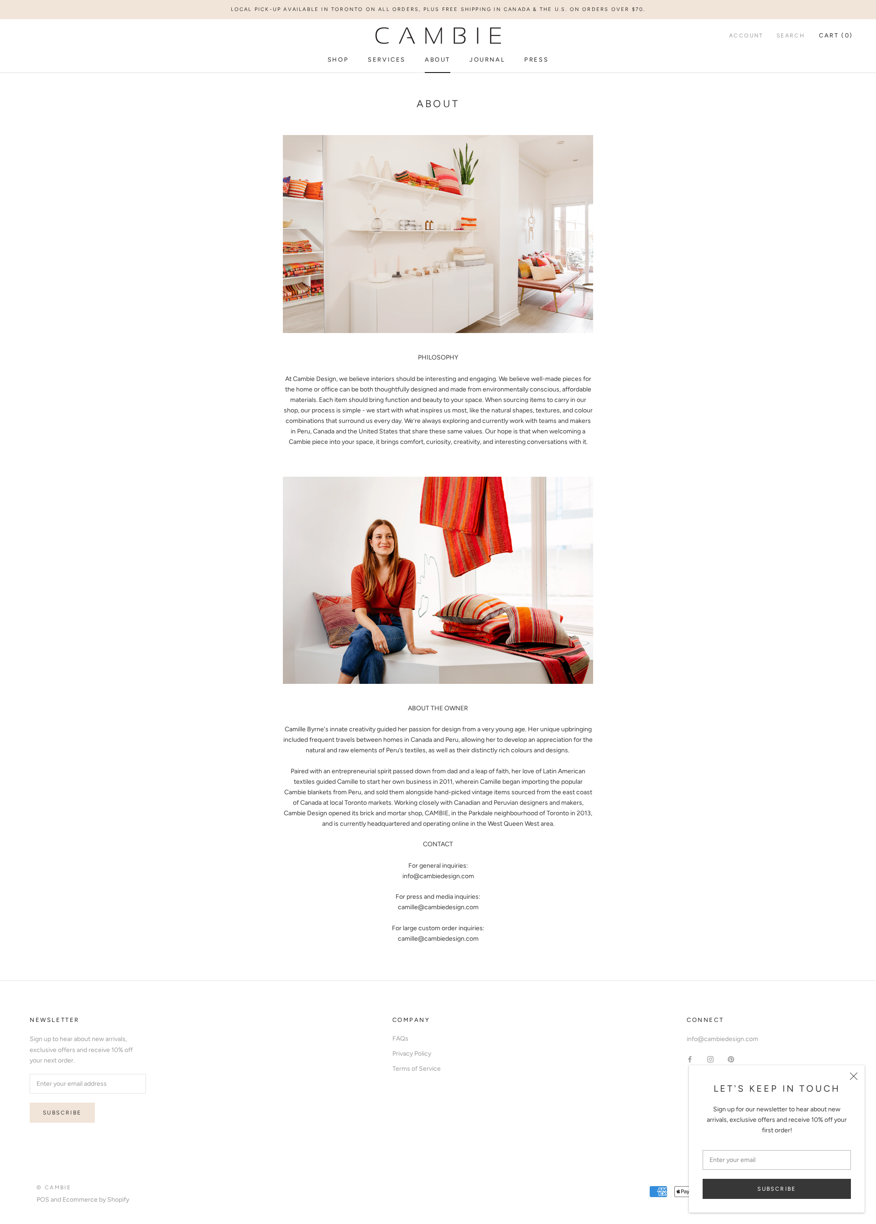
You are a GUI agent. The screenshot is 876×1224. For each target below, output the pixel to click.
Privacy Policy (411, 1053)
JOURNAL (487, 59)
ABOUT (437, 59)
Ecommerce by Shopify (96, 1199)
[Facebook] (690, 1059)
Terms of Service (416, 1069)
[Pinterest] (731, 1059)
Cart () (836, 35)
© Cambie (53, 1187)
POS (42, 1199)
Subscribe (776, 1189)
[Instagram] (710, 1059)
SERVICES (387, 59)
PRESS (536, 59)
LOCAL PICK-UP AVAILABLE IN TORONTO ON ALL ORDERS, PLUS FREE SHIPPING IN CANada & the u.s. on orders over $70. (438, 9)
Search (791, 36)
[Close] (854, 1076)
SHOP (338, 59)
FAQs (400, 1038)
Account (746, 36)
